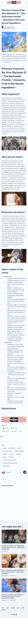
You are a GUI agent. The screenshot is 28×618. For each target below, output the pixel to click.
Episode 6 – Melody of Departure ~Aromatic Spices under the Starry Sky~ (16, 306)
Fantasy (5, 454)
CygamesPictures (7, 451)
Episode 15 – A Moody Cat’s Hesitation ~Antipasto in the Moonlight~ (15, 351)
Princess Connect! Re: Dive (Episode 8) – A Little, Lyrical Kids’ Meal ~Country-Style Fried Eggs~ (14, 571)
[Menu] (25, 2)
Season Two (8, 342)
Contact (4, 609)
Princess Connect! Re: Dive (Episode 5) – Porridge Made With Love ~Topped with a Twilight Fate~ (13, 547)
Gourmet (18, 454)
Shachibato (7, 237)
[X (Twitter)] (14, 614)
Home (3, 607)
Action (4, 448)
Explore (13, 607)
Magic (4, 457)
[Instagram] (16, 614)
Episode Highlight (18, 451)
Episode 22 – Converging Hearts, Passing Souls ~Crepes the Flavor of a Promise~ (16, 389)
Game (11, 454)
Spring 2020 (6, 466)
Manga (23, 607)
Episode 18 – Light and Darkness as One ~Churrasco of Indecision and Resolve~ (16, 368)
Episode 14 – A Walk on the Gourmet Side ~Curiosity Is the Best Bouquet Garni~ (15, 346)
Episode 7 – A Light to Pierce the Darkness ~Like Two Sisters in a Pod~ (16, 312)
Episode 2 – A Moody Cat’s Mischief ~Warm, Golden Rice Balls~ (15, 284)
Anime (19, 448)
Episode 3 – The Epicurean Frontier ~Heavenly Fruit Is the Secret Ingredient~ (15, 289)
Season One (8, 276)
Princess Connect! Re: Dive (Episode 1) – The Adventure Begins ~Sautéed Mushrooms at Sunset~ (13, 596)
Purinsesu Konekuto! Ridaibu (10, 463)
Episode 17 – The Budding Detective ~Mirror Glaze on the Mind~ (15, 363)
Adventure (12, 448)
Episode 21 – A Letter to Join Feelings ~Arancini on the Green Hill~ (16, 384)
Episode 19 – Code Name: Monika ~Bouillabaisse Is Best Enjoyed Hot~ (16, 374)
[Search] (2, 2)
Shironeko (22, 235)
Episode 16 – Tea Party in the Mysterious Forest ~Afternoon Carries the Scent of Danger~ (15, 357)
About (7, 607)
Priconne (11, 457)
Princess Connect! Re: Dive (8, 28)
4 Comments (13, 600)
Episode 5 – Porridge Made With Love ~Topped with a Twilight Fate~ (16, 301)
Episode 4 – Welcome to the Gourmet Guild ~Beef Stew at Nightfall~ (15, 295)
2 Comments (13, 575)
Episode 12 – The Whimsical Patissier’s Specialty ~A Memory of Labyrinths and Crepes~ (16, 335)
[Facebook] (11, 614)
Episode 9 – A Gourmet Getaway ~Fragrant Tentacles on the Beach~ (16, 321)
